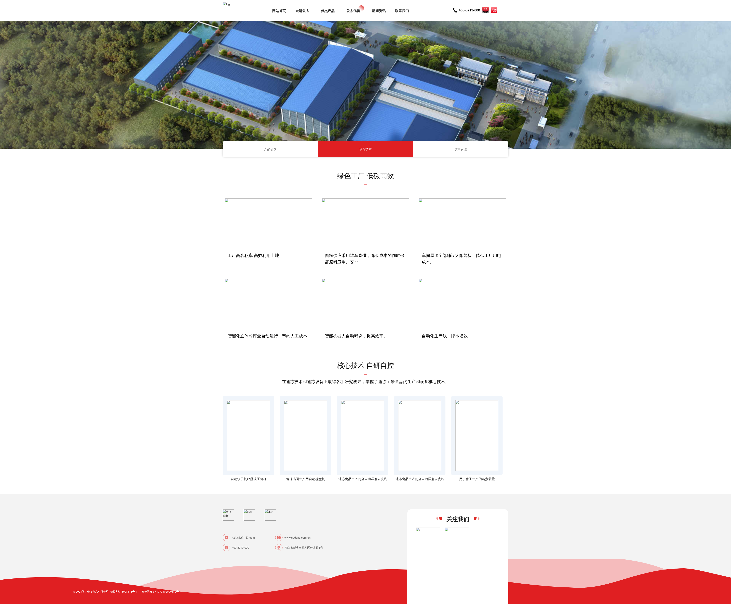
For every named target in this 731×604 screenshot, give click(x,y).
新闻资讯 (379, 10)
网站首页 (279, 10)
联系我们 (402, 10)
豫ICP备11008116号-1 (123, 591)
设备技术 (365, 149)
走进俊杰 (302, 10)
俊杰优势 (353, 10)
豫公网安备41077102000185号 (160, 591)
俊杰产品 (328, 10)
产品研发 (270, 149)
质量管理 (461, 149)
